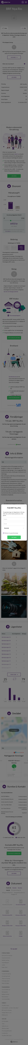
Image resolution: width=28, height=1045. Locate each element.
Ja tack (14, 537)
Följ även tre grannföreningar (11, 533)
